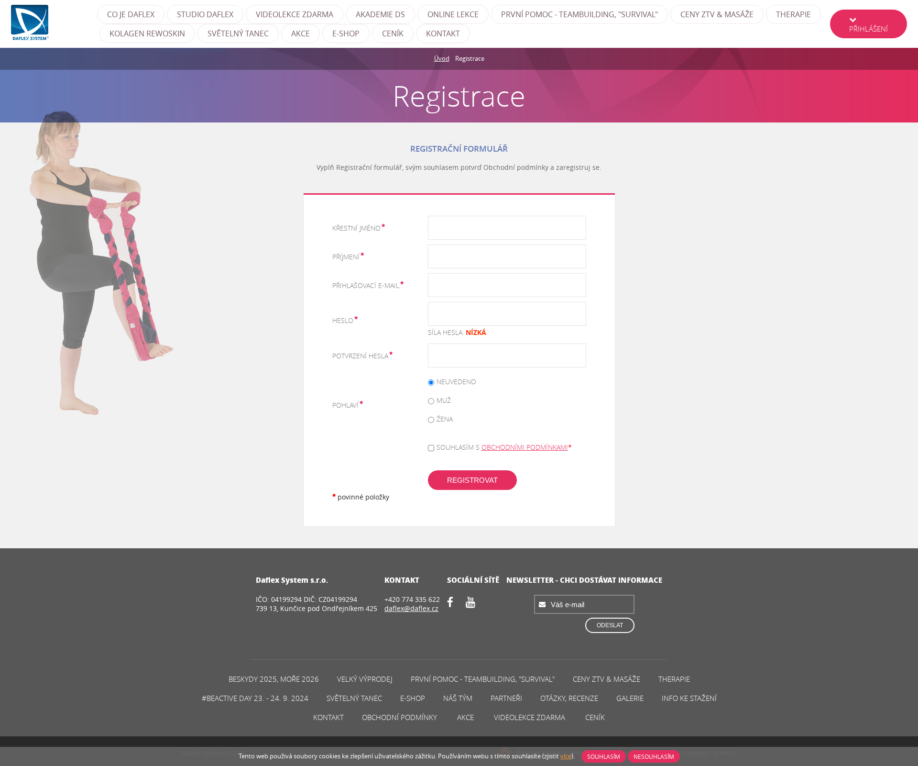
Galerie (630, 698)
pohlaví (345, 405)
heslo (342, 320)
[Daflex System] (54, 24)
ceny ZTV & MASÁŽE (717, 14)
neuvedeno (456, 381)
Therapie (793, 14)
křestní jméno (356, 228)
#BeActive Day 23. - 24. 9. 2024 (255, 698)
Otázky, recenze (569, 698)
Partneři (506, 698)
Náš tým (457, 698)
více (565, 756)
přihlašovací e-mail (365, 285)
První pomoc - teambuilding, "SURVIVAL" (579, 14)
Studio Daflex (205, 14)
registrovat (472, 480)
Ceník (393, 33)
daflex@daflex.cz (411, 608)
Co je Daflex (130, 14)
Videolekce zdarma (294, 14)
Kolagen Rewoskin (147, 33)
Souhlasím (603, 756)
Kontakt (443, 33)
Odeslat (610, 625)
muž (444, 400)
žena (445, 418)
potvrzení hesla (360, 355)
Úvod (441, 58)
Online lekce (453, 14)
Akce (300, 33)
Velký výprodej (365, 679)
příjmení (346, 256)
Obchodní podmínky (399, 717)
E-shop (346, 33)
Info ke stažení (689, 698)
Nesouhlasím (654, 756)
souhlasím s (502, 447)
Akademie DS (380, 14)
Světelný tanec (238, 33)
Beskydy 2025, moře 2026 (274, 679)
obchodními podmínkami (524, 447)
